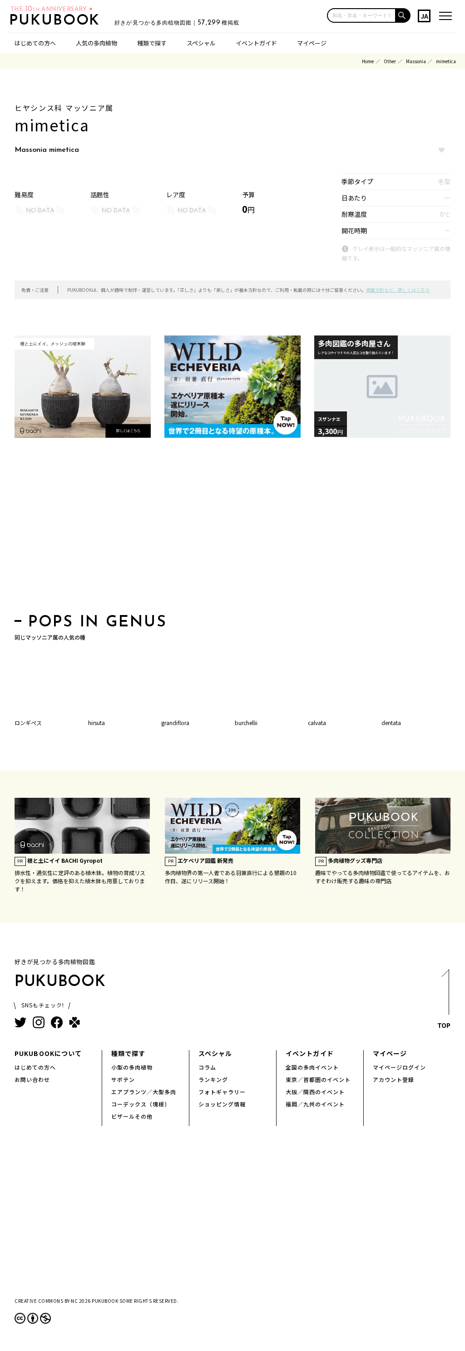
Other (390, 61)
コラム (207, 1067)
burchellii (246, 722)
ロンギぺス (28, 722)
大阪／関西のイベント (315, 1092)
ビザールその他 (132, 1116)
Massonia (416, 61)
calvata (317, 722)
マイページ (311, 43)
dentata (391, 722)
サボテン (123, 1079)
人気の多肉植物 (96, 43)
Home (368, 61)
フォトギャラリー (222, 1092)
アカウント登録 (393, 1079)
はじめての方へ (35, 43)
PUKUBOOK (57, 21)
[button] (403, 15)
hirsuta (96, 722)
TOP (443, 1025)
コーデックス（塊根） (140, 1104)
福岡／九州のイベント (315, 1104)
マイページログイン (399, 1067)
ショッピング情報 (222, 1104)
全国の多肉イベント (312, 1067)
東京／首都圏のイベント (318, 1079)
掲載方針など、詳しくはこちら (398, 289)
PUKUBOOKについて (48, 1053)
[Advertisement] (232, 528)
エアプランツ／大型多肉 (143, 1092)
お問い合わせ (32, 1079)
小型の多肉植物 (132, 1067)
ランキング (213, 1079)
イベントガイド (256, 43)
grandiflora (175, 722)
